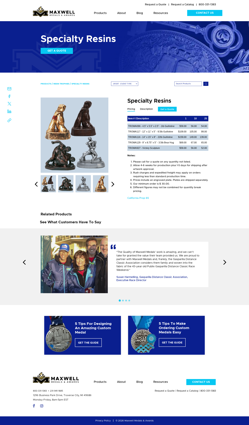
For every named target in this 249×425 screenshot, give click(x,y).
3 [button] (126, 300)
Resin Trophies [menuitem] (61, 84)
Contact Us (205, 13)
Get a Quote (57, 51)
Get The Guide (88, 343)
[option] (74, 135)
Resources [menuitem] (160, 13)
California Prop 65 (138, 198)
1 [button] (120, 301)
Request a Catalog (187, 391)
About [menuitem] (121, 13)
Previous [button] (36, 184)
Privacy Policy (103, 421)
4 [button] (129, 300)
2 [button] (123, 300)
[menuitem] (155, 4)
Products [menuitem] (100, 13)
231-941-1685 (56, 391)
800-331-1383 (40, 391)
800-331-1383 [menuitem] (207, 4)
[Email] (9, 89)
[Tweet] (9, 104)
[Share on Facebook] (9, 97)
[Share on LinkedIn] (9, 112)
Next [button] (112, 184)
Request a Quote (165, 391)
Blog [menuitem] (139, 13)
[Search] (205, 84)
